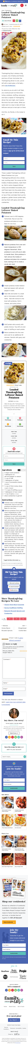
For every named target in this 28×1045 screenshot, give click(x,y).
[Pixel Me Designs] (17, 1034)
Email (5, 689)
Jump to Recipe (7, 20)
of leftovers (10, 85)
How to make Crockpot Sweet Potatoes (6, 811)
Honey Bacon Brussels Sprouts (7, 628)
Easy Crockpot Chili (19, 866)
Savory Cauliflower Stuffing (13, 608)
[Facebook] (6, 737)
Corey (6, 24)
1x (19, 470)
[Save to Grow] (20, 21)
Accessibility (19, 1028)
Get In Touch (21, 1006)
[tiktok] (18, 737)
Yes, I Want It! (13, 1020)
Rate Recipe (8, 426)
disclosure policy (7, 30)
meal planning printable (14, 1)
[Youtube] (15, 737)
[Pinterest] (12, 737)
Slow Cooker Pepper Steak (7, 866)
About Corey (12, 1006)
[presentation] (8, 802)
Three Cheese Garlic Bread (7, 827)
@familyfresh (14, 590)
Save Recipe (20, 426)
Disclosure (12, 1028)
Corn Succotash (18, 827)
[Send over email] (23, 618)
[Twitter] (21, 737)
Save (14, 166)
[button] (14, 21)
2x (21, 470)
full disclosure (17, 1042)
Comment (7, 659)
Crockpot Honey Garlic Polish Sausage (19, 811)
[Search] (24, 756)
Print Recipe (8, 420)
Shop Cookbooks (8, 922)
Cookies (24, 1028)
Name (5, 683)
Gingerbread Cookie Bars (22, 628)
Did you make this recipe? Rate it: (8, 651)
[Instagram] (9, 737)
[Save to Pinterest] (10, 618)
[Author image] (2, 24)
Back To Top (14, 1031)
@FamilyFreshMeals (14, 583)
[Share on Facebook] (16, 618)
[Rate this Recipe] (17, 21)
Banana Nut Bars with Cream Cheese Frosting (19, 849)
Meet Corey (13, 733)
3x (24, 470)
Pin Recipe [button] (20, 420)
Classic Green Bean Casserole (14, 605)
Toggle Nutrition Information (11, 560)
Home (5, 1006)
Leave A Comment (14, 586)
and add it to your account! (14, 748)
